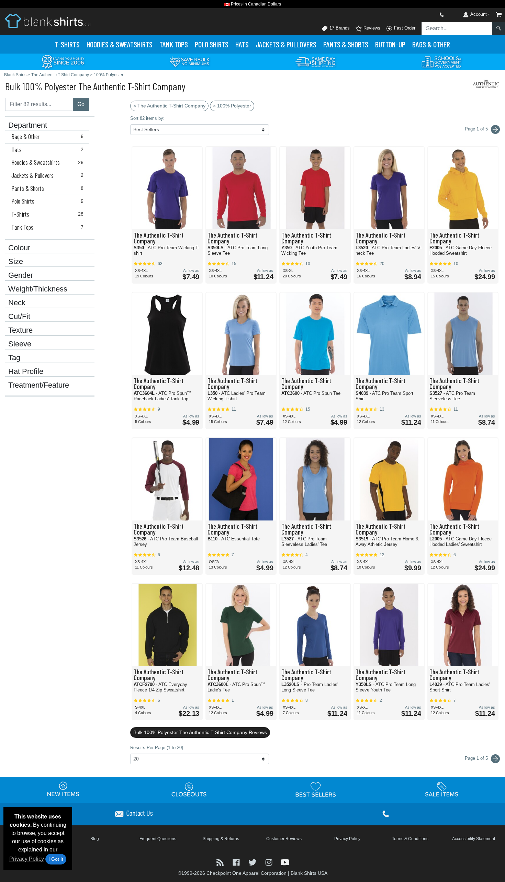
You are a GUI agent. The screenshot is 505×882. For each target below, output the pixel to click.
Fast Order (404, 28)
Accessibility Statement (473, 838)
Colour (19, 248)
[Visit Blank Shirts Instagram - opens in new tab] (269, 861)
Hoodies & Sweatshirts (47, 162)
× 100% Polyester (232, 105)
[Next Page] (495, 129)
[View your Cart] (498, 14)
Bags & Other (431, 44)
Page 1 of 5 (477, 758)
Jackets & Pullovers (47, 175)
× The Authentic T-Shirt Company (169, 105)
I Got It (55, 859)
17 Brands (339, 28)
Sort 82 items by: (147, 118)
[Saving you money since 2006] (63, 61)
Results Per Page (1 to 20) (156, 747)
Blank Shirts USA (309, 873)
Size (15, 261)
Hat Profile (25, 371)
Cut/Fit (19, 316)
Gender (20, 275)
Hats (242, 44)
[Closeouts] (189, 789)
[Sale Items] (442, 789)
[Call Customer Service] (425, 14)
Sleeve (19, 344)
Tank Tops (173, 44)
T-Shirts (67, 44)
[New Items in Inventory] (63, 789)
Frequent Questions (157, 838)
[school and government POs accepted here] (441, 62)
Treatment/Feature (38, 385)
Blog (94, 838)
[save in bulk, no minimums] (189, 61)
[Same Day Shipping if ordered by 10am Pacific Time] (315, 61)
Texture (20, 330)
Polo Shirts (47, 201)
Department (27, 125)
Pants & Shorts (47, 188)
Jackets (286, 44)
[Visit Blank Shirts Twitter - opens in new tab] (253, 861)
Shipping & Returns (221, 838)
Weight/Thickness (37, 289)
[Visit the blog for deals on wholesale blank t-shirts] (221, 861)
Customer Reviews (284, 838)
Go (81, 104)
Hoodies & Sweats (120, 44)
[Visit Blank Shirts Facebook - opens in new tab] (237, 861)
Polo (211, 44)
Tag (14, 358)
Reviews (371, 28)
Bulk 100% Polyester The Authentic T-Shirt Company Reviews (200, 732)
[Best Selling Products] (315, 789)
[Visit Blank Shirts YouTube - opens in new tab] (285, 861)
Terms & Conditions (410, 838)
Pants (345, 44)
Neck (16, 303)
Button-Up (390, 44)
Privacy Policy (26, 859)
